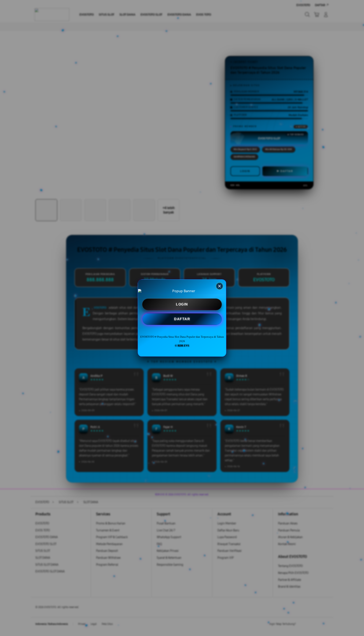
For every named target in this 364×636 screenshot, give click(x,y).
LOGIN (182, 304)
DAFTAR (182, 319)
